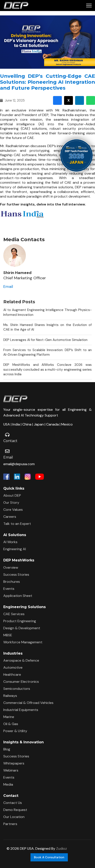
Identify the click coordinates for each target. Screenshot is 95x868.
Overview (10, 567)
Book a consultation (49, 857)
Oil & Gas (10, 724)
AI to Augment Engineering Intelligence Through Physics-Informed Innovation (47, 312)
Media (8, 784)
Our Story (11, 502)
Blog (6, 749)
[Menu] (89, 5)
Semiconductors (16, 688)
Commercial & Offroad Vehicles (28, 702)
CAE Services (14, 614)
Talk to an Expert (17, 523)
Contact (10, 441)
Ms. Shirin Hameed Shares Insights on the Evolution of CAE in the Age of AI (47, 327)
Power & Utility (15, 731)
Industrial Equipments (20, 709)
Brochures (11, 581)
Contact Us (12, 802)
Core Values (13, 509)
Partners (10, 824)
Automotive (13, 667)
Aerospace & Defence (21, 660)
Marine (8, 716)
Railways (10, 695)
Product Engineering (19, 621)
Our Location (14, 816)
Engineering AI (14, 549)
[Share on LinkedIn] (79, 100)
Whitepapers (13, 763)
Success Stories (16, 574)
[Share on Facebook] (57, 100)
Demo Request (15, 809)
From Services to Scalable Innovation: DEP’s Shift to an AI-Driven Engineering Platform (47, 352)
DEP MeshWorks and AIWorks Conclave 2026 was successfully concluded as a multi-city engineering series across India (47, 369)
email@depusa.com (19, 464)
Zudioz (61, 848)
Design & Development (21, 628)
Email (8, 286)
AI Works (10, 542)
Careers (9, 516)
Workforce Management (22, 642)
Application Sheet (17, 595)
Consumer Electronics (21, 681)
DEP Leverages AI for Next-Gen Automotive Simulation (45, 340)
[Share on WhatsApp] (90, 100)
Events (8, 588)
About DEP (12, 495)
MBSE (7, 635)
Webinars (10, 770)
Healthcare (12, 674)
